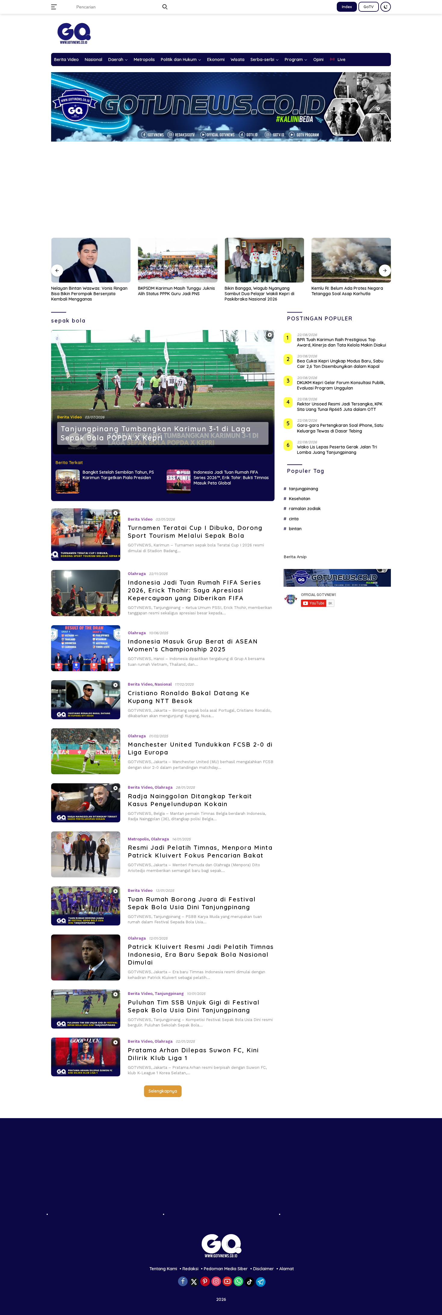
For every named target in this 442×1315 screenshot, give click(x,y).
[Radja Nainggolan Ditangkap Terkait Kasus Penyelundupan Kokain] (85, 802)
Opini (318, 59)
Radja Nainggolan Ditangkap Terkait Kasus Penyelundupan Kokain (190, 800)
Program (294, 59)
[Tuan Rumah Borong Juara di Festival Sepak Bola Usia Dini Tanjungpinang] (85, 905)
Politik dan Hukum (179, 59)
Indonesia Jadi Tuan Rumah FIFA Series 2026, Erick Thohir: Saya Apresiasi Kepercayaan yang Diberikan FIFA (194, 590)
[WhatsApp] (238, 1282)
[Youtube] (227, 1282)
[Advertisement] (221, 187)
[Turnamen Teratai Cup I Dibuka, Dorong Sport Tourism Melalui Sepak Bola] (85, 534)
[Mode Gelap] (385, 7)
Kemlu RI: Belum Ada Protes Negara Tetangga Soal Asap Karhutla (260, 291)
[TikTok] (249, 1282)
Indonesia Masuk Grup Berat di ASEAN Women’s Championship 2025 (193, 645)
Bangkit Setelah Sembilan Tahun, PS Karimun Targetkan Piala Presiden (118, 474)
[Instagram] (216, 1282)
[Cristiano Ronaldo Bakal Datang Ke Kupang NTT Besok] (85, 699)
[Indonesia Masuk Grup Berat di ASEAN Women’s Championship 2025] (85, 648)
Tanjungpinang (169, 993)
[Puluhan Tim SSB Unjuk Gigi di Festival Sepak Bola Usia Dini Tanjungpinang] (85, 1008)
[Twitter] (194, 1282)
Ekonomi (216, 59)
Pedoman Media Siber (226, 1268)
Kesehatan (299, 498)
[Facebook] (183, 1282)
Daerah (115, 59)
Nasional (93, 59)
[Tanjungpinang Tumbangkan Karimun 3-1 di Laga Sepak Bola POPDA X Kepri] (163, 393)
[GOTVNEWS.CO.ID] (73, 33)
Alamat (286, 1268)
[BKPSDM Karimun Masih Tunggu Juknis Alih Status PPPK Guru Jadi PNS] (91, 260)
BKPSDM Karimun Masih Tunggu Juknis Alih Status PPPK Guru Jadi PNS (89, 291)
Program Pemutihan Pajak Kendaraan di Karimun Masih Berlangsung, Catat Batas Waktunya (350, 294)
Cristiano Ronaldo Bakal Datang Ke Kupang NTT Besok (189, 697)
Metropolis (144, 59)
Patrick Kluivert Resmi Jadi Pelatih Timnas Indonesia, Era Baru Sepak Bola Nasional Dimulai (201, 954)
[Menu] (55, 7)
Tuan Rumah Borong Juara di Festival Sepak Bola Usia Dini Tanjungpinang (192, 903)
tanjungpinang (303, 488)
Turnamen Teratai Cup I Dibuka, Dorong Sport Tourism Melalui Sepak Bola (195, 531)
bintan (295, 528)
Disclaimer (263, 1268)
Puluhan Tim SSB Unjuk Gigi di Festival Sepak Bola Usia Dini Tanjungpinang (194, 1006)
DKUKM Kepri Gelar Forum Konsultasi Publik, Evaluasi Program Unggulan (341, 385)
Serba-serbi (262, 59)
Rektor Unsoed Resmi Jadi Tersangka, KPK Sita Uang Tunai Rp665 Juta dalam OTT (339, 406)
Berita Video (66, 59)
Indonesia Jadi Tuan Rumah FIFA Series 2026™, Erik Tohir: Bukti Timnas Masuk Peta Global (231, 477)
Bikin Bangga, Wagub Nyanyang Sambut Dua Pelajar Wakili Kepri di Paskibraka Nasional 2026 (173, 294)
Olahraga (137, 573)
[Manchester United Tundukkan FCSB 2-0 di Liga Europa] (85, 751)
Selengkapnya (163, 1091)
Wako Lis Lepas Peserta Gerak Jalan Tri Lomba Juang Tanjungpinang (337, 449)
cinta (294, 518)
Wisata (237, 59)
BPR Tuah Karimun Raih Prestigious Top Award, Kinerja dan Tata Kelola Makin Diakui (341, 342)
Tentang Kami (163, 1268)
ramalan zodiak (305, 508)
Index (347, 6)
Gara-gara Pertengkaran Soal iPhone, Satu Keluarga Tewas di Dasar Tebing (340, 428)
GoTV (369, 6)
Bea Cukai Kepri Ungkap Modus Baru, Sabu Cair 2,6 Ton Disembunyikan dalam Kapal (340, 363)
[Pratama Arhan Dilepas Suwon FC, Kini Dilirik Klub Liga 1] (85, 1057)
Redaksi (190, 1268)
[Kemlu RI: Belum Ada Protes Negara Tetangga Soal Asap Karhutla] (264, 260)
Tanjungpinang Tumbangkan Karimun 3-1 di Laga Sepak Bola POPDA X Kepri (156, 433)
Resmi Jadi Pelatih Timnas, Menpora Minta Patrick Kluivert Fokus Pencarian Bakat (200, 851)
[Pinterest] (205, 1282)
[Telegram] (261, 1282)
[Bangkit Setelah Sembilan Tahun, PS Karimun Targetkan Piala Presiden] (68, 481)
